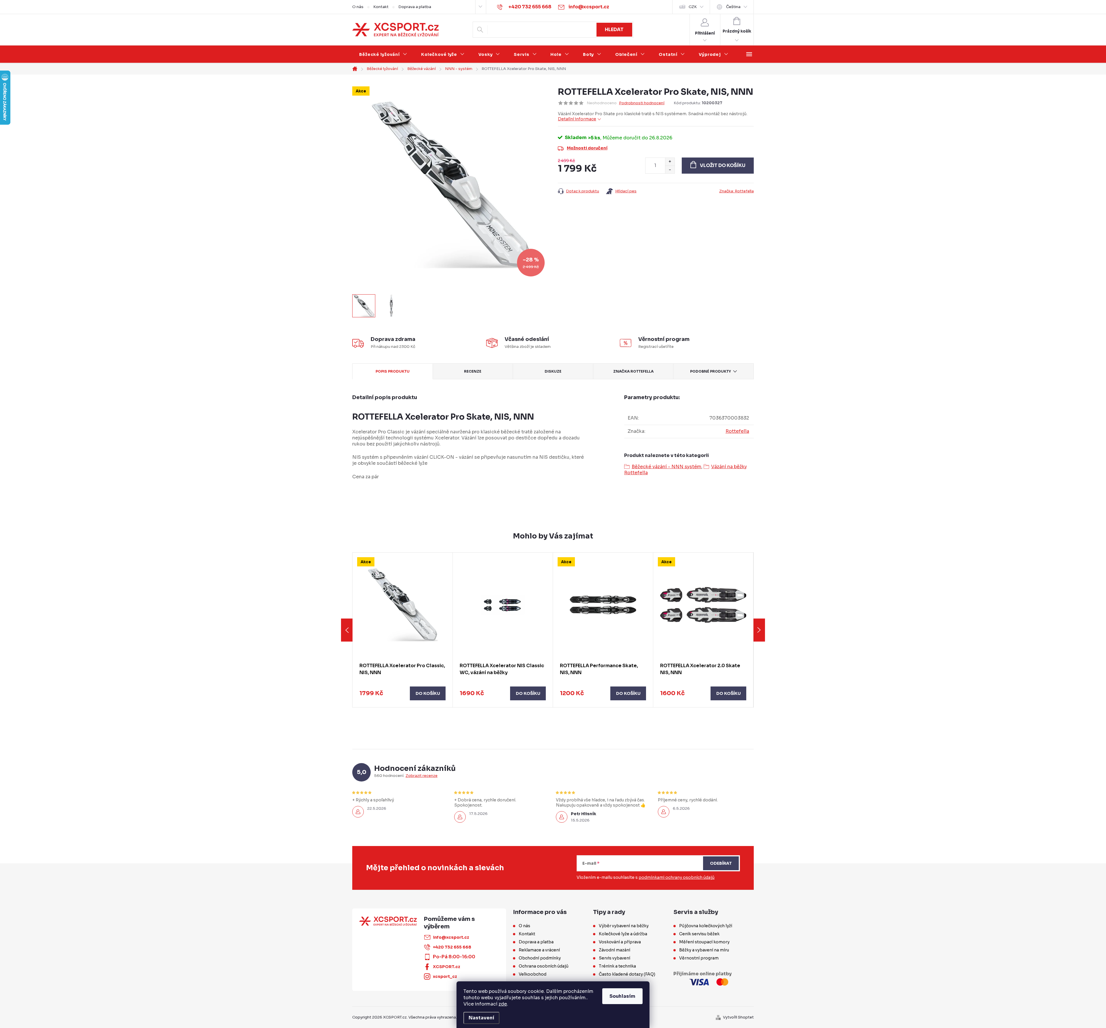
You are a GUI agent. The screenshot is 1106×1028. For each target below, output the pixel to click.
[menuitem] (383, 54)
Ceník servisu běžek (699, 934)
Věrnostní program (699, 958)
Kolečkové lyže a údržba (623, 934)
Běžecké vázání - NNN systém (666, 467)
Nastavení (481, 1018)
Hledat (614, 29)
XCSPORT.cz (446, 966)
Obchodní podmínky (540, 958)
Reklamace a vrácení (539, 950)
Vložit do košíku (722, 165)
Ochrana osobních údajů (544, 966)
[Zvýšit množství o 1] (670, 162)
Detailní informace (577, 119)
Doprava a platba (414, 6)
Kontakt (381, 6)
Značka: (736, 191)
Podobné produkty (710, 371)
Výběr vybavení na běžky (624, 925)
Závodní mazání (614, 950)
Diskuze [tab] (553, 371)
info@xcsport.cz (451, 937)
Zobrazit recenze (422, 775)
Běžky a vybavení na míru (704, 950)
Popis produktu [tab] (393, 371)
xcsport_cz (445, 976)
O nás (357, 6)
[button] (402, 693)
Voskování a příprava (620, 942)
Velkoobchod (532, 974)
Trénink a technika (617, 966)
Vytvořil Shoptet (738, 1017)
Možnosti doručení (587, 148)
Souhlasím (622, 996)
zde (503, 1004)
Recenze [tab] (472, 371)
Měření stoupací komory (704, 942)
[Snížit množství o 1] (670, 169)
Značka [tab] (633, 371)
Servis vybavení (614, 958)
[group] (403, 630)
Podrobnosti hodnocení (641, 103)
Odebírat (721, 863)
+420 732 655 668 (452, 947)
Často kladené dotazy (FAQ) (627, 974)
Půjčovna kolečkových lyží (705, 925)
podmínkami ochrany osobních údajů (677, 877)
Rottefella (737, 431)
